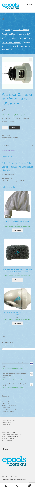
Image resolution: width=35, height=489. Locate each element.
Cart (27, 484)
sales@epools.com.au (8, 411)
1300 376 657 (18, 434)
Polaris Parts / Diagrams (11, 42)
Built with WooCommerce (18, 479)
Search (17, 486)
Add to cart (14, 127)
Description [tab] (5, 146)
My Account (6, 486)
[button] (30, 59)
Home (7, 29)
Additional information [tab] (8, 151)
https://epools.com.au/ (8, 432)
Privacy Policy (6, 479)
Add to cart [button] (17, 230)
